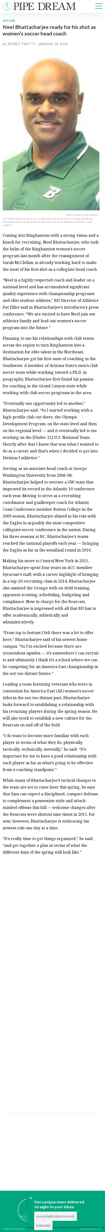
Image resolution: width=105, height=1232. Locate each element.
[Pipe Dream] (22, 1206)
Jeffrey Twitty (21, 44)
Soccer (9, 20)
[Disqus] (51, 920)
